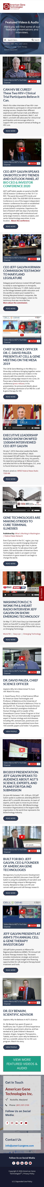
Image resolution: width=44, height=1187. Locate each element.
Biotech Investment (10, 50)
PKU (16, 44)
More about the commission (15, 303)
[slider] (37, 428)
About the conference (20, 221)
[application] (22, 428)
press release (18, 383)
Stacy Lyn (17, 634)
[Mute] (33, 428)
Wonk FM (7, 634)
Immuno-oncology (10, 47)
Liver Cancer (23, 44)
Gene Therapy (22, 47)
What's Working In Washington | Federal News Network (21, 534)
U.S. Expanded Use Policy (22, 1181)
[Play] (5, 428)
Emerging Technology (32, 634)
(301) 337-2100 (22, 1105)
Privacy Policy (28, 1173)
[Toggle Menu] (36, 16)
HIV (12, 44)
